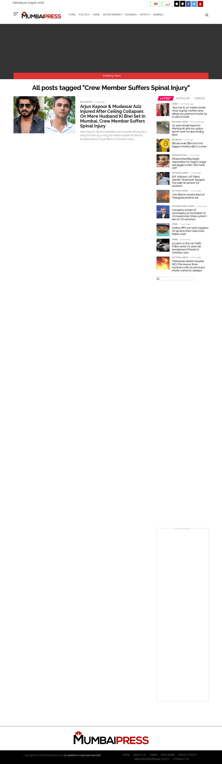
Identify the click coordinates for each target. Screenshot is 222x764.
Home (72, 14)
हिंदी (155, 4)
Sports (144, 14)
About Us (139, 754)
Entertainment (112, 14)
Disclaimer (168, 754)
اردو (168, 4)
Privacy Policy (187, 754)
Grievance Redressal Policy (152, 759)
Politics (84, 14)
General (158, 14)
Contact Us (181, 759)
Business (131, 14)
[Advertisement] (111, 48)
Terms (153, 754)
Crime (96, 14)
